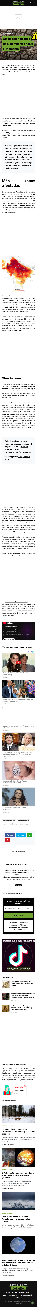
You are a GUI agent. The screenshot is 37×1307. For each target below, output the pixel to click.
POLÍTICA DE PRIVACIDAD (20, 1292)
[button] (3, 3)
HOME (8, 1292)
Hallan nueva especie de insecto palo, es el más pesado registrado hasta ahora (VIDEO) (23, 995)
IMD (4, 300)
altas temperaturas (9, 820)
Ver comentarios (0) (18, 851)
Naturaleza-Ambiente (8, 33)
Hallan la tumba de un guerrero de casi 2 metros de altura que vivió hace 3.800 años (22, 1008)
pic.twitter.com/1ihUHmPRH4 (18, 452)
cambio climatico (23, 820)
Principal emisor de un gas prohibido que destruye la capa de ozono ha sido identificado (18, 1262)
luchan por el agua (17, 425)
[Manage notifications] (32, 1302)
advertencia (6, 330)
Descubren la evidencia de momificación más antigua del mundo (22, 983)
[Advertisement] (18, 96)
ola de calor (13, 824)
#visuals (24, 447)
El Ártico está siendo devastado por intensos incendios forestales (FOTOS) (18, 1175)
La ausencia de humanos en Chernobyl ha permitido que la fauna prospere (18, 1131)
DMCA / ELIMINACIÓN (26, 1295)
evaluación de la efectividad (16, 602)
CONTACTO (18, 1298)
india (4, 824)
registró (28, 321)
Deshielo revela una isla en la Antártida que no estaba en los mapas (16, 1219)
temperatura (24, 824)
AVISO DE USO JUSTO (9, 1295)
